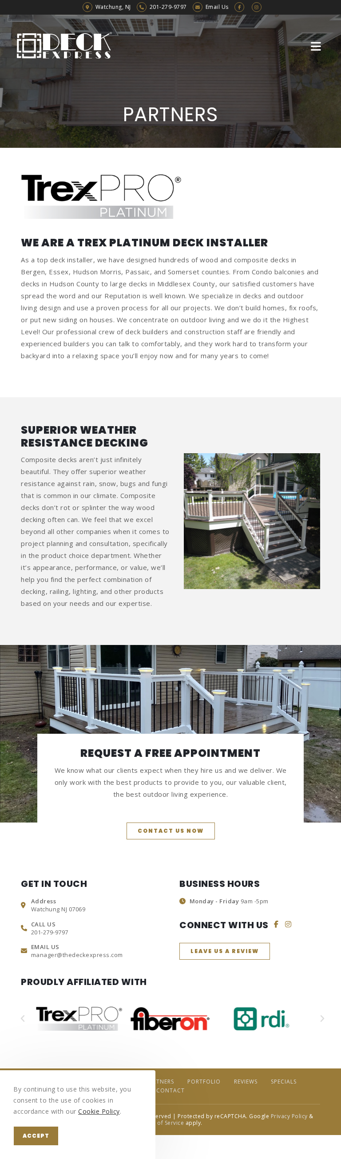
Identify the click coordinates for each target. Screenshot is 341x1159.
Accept (36, 1135)
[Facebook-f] (276, 924)
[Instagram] (288, 924)
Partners (159, 1081)
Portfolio (204, 1081)
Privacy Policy (289, 1116)
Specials (284, 1081)
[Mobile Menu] (317, 46)
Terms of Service (161, 1123)
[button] (171, 831)
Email (217, 7)
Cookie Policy (99, 1111)
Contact (170, 1090)
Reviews (246, 1081)
